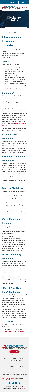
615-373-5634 (14, 377)
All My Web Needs (23, 388)
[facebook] (9, 354)
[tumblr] (19, 354)
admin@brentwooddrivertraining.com (8, 378)
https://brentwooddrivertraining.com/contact (15, 331)
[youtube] (14, 354)
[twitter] (12, 354)
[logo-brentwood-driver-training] (11, 6)
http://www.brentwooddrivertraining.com (14, 89)
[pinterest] (16, 354)
